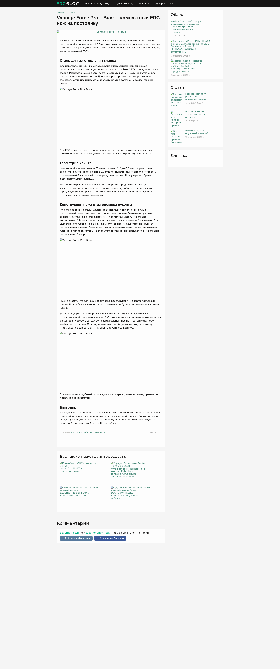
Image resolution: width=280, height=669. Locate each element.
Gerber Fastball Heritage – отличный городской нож (183, 69)
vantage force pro (99, 432)
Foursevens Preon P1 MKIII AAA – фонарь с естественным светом (183, 50)
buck (79, 432)
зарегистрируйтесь (97, 532)
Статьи (174, 3)
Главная (60, 12)
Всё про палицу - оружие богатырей (197, 132)
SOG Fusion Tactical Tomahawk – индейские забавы (125, 495)
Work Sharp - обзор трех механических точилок (183, 29)
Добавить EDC (124, 3)
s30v (86, 432)
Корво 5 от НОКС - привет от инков (71, 469)
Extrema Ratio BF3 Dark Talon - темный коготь (74, 494)
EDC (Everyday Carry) (97, 3)
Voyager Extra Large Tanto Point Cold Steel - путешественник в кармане (125, 474)
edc (73, 432)
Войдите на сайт (70, 532)
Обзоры (160, 3)
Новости (144, 3)
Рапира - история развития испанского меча (195, 96)
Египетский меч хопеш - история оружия (195, 114)
